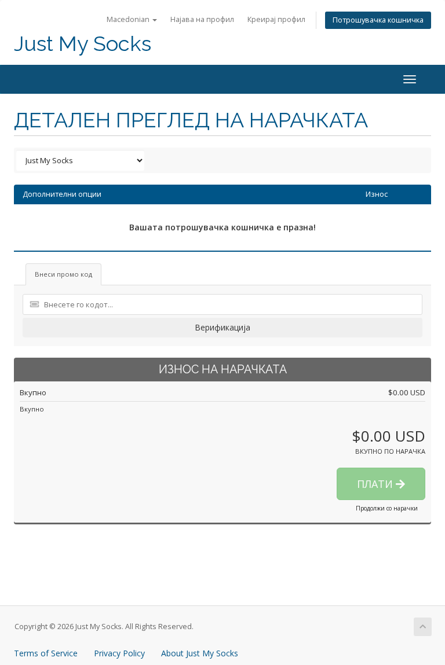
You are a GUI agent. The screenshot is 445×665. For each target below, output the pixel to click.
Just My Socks (82, 43)
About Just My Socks (199, 653)
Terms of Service (46, 653)
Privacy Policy (119, 653)
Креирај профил (276, 19)
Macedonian (129, 19)
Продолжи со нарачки (387, 508)
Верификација (222, 327)
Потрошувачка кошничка (378, 20)
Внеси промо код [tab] (63, 274)
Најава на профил (202, 19)
